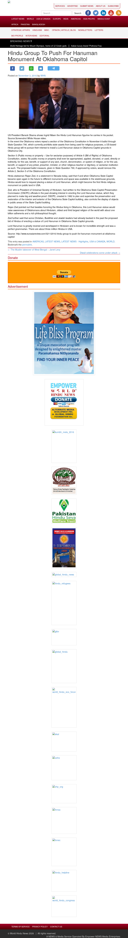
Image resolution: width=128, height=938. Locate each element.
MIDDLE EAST (104, 18)
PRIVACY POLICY (40, 926)
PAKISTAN (25, 24)
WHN (43, 75)
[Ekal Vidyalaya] (64, 741)
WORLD (30, 18)
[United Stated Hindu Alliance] (64, 767)
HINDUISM (37, 30)
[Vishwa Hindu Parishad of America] (64, 481)
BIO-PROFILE (17, 35)
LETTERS (99, 30)
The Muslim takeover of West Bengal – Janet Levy (34, 249)
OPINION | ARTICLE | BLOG (64, 30)
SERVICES (60, 6)
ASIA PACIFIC (89, 18)
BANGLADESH (38, 24)
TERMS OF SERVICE (20, 926)
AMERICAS (76, 18)
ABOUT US (100, 6)
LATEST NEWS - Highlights (74, 241)
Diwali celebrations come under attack (100, 252)
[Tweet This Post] (22, 68)
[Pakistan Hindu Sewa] (64, 511)
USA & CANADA (43, 18)
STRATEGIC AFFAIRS (20, 30)
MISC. (46, 30)
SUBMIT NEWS (86, 6)
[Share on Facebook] (12, 68)
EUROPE (57, 18)
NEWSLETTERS (85, 30)
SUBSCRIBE (113, 6)
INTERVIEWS (31, 35)
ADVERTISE (72, 6)
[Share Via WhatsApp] (31, 68)
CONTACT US (56, 926)
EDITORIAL (44, 35)
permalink (27, 244)
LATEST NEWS (17, 18)
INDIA (65, 18)
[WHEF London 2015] (64, 547)
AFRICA (14, 24)
